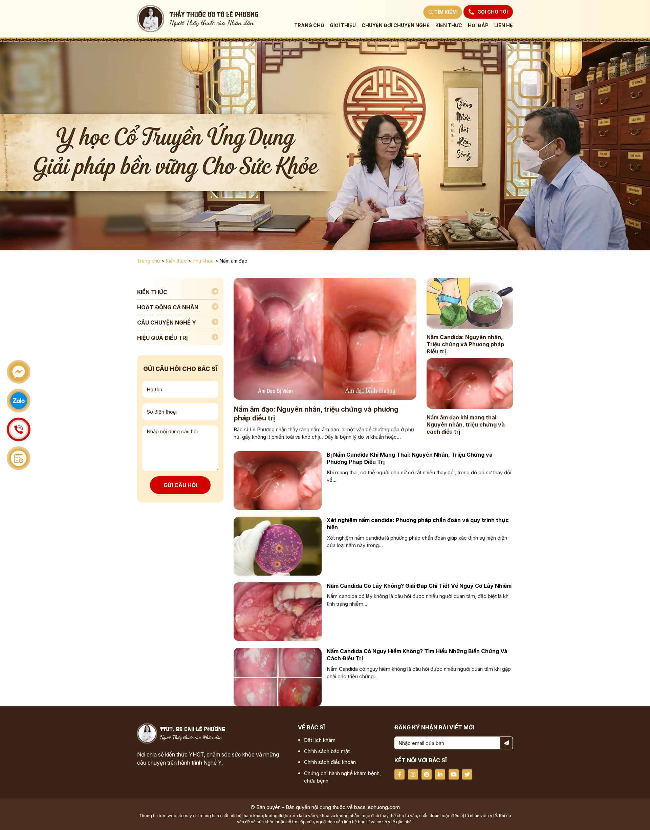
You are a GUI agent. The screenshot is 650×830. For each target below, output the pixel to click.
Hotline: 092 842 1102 (239, 120)
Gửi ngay (370, 108)
